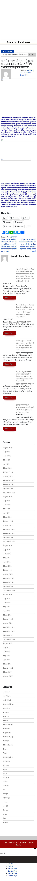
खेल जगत (6, 778)
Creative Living (8, 704)
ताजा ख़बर (14, 237)
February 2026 (8, 472)
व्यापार (5, 814)
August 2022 (7, 643)
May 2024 (6, 558)
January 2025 (8, 525)
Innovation (6, 729)
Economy (6, 712)
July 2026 (6, 452)
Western (6, 765)
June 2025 (7, 505)
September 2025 (9, 493)
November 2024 (8, 533)
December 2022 (8, 627)
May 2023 (6, 607)
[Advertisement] (18, 19)
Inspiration (7, 733)
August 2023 (7, 595)
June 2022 (7, 652)
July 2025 (6, 501)
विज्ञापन (5, 810)
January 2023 (8, 623)
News (5, 749)
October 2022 (8, 635)
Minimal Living (8, 745)
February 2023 (8, 619)
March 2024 (7, 566)
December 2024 (8, 529)
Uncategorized (8, 757)
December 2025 (8, 480)
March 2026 (7, 468)
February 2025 (8, 521)
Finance (6, 716)
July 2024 (6, 550)
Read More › (9, 297)
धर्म (4, 790)
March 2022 (7, 664)
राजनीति (5, 806)
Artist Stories (7, 700)
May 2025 (6, 509)
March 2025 (7, 517)
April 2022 (6, 660)
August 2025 (7, 497)
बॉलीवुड (5, 794)
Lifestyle (6, 741)
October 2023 (8, 586)
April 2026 (6, 464)
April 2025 (6, 513)
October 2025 (8, 488)
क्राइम (5, 773)
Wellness (6, 761)
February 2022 (8, 668)
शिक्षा (4, 818)
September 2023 (9, 590)
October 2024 (8, 537)
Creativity (6, 708)
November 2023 (8, 582)
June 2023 (7, 603)
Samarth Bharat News (18, 42)
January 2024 (8, 574)
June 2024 (7, 554)
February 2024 (8, 570)
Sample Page (23, 857)
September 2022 (9, 639)
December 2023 (8, 578)
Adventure (6, 692)
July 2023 (6, 599)
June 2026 (7, 456)
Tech (5, 753)
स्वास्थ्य (5, 822)
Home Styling (8, 724)
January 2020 (8, 676)
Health (5, 720)
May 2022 (6, 656)
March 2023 (7, 615)
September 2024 (9, 541)
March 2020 (7, 672)
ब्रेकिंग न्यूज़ (6, 798)
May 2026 (6, 460)
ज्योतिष (5, 782)
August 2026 (7, 448)
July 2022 (6, 648)
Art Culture (6, 696)
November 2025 (8, 484)
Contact (10, 857)
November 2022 (8, 631)
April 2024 (6, 562)
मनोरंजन (5, 802)
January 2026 (8, 476)
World (5, 769)
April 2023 (6, 611)
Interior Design (8, 737)
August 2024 (7, 546)
